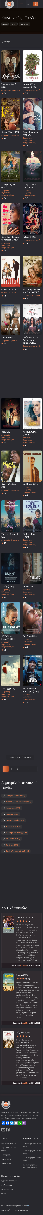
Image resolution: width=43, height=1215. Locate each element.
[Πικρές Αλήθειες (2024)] (10, 466)
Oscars (4, 1193)
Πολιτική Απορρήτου (20, 1210)
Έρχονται (9, 1181)
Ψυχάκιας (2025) (9, 289)
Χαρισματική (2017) (12, 826)
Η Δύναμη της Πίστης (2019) (15, 833)
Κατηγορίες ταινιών (8, 1143)
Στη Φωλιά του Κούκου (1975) (16, 851)
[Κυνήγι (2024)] (10, 568)
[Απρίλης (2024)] (10, 670)
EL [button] (28, 4)
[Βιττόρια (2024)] (32, 618)
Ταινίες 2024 (6, 1163)
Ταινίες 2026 (6, 1155)
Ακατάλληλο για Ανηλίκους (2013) (17, 802)
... (28, 769)
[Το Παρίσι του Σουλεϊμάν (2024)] (32, 670)
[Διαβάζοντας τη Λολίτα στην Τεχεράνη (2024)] (32, 319)
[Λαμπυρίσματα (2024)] (32, 413)
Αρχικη (5, 24)
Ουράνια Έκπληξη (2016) (14, 820)
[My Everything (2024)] (32, 516)
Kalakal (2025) (29, 237)
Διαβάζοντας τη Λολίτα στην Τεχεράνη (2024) (30, 340)
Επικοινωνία (6, 1210)
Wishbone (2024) (30, 484)
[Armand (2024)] (32, 568)
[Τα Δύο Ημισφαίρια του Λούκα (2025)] (32, 271)
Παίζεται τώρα (6, 1185)
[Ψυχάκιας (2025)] (10, 271)
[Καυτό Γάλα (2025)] (10, 114)
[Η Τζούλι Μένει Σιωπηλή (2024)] (10, 618)
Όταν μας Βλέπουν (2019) (14, 796)
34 (34, 769)
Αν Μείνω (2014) (11, 814)
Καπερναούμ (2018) (12, 808)
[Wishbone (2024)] (32, 466)
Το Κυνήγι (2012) (11, 845)
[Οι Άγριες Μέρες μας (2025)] (32, 166)
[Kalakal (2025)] (32, 219)
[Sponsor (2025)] (10, 319)
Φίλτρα (7, 42)
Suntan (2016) (22, 975)
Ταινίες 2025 (6, 1159)
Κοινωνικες (24, 24)
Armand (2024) (29, 586)
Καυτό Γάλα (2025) (10, 132)
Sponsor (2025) (8, 337)
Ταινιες (14, 24)
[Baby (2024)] (10, 413)
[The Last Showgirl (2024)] (10, 516)
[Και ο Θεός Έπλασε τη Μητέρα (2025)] (10, 219)
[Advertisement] (21, 373)
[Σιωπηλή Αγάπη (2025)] (10, 166)
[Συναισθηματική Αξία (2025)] (32, 114)
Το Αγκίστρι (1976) (12, 839)
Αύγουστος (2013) (24, 1032)
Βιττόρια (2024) (30, 636)
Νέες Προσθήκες (7, 1189)
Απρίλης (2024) (8, 689)
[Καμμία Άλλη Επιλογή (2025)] (32, 66)
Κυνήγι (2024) (7, 586)
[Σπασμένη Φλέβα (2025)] (10, 66)
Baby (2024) (6, 432)
